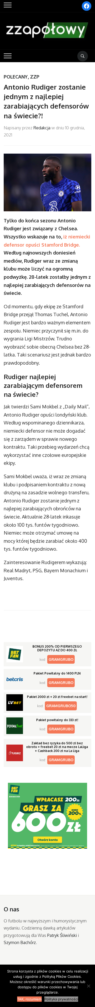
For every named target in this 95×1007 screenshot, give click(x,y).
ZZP (34, 77)
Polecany (16, 77)
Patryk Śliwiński (62, 935)
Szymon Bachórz (20, 942)
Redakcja (42, 127)
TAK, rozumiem (29, 999)
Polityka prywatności (61, 999)
